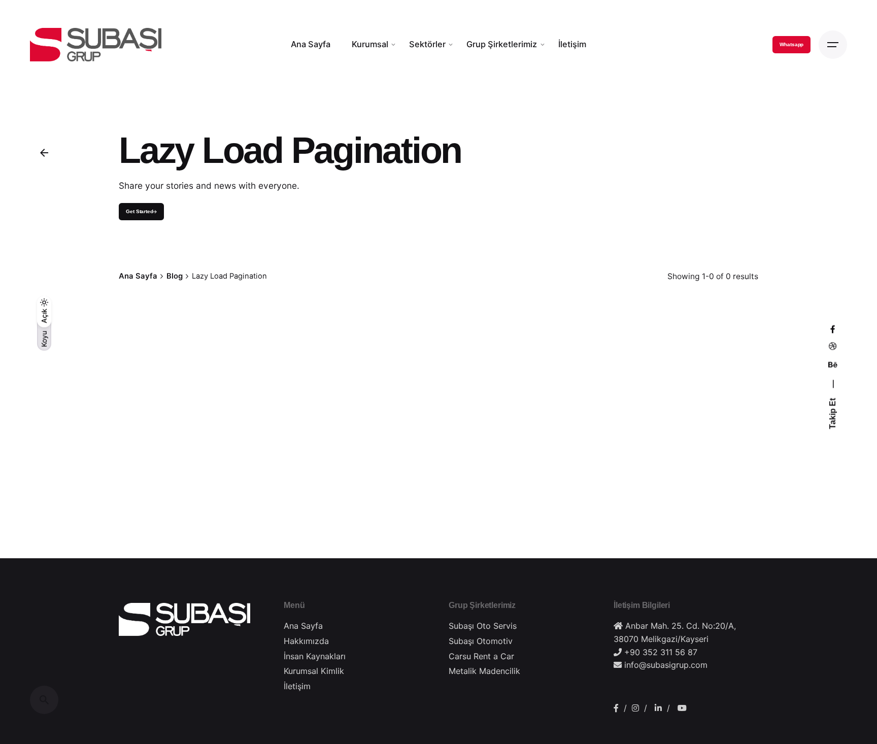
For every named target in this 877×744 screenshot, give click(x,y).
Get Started (139, 211)
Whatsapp (791, 44)
